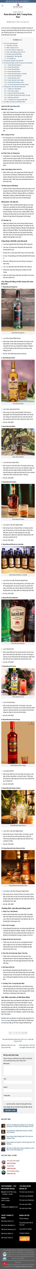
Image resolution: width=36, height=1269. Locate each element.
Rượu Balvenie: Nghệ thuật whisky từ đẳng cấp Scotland (19, 1131)
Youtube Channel (24, 1233)
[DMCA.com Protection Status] (24, 1238)
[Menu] (2, 6)
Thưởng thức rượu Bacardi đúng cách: (14, 86)
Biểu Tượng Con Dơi (11, 47)
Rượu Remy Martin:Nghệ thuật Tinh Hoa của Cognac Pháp (20, 1137)
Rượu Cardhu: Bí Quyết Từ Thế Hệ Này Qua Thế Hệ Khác (21, 1143)
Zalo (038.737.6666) (25, 1229)
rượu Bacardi (14, 106)
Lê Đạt (27, 22)
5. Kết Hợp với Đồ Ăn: (11, 97)
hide (20, 40)
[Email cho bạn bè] (19, 1033)
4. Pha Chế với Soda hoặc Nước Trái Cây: (17, 95)
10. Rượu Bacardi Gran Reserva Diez (16, 84)
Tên (5, 1079)
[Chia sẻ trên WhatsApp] (10, 1033)
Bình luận (6, 1063)
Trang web (6, 1095)
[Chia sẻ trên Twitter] (16, 1033)
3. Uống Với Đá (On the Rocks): (14, 93)
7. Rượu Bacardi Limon (12, 78)
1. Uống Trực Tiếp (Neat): (12, 89)
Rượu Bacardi (5, 28)
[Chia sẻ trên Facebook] (13, 1033)
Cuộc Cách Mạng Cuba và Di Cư (14, 52)
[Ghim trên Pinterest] (22, 1033)
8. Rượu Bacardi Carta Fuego (14, 80)
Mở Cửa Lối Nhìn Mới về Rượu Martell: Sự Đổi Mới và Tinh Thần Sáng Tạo (20, 1149)
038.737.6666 (5, 1200)
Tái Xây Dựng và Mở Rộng (13, 54)
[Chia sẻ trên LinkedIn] (25, 1033)
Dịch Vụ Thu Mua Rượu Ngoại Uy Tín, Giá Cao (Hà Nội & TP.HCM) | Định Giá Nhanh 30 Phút (20, 1125)
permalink (19, 1041)
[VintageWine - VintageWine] (18, 6)
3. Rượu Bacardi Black (11, 69)
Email (5, 1087)
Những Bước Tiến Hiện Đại (13, 56)
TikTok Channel (23, 1218)
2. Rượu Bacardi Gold (11, 67)
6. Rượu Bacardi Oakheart (12, 76)
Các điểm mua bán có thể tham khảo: (13, 102)
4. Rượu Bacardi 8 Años (12, 71)
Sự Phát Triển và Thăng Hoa (13, 50)
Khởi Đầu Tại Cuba (10, 45)
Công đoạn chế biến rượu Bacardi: (12, 60)
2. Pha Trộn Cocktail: (11, 91)
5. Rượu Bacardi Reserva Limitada (15, 73)
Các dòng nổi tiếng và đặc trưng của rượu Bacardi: (17, 63)
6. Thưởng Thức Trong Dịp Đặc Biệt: (15, 99)
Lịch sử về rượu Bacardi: (10, 43)
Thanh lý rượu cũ (18, 12)
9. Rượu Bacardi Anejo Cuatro (14, 82)
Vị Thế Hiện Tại (10, 58)
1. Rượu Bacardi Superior (12, 65)
